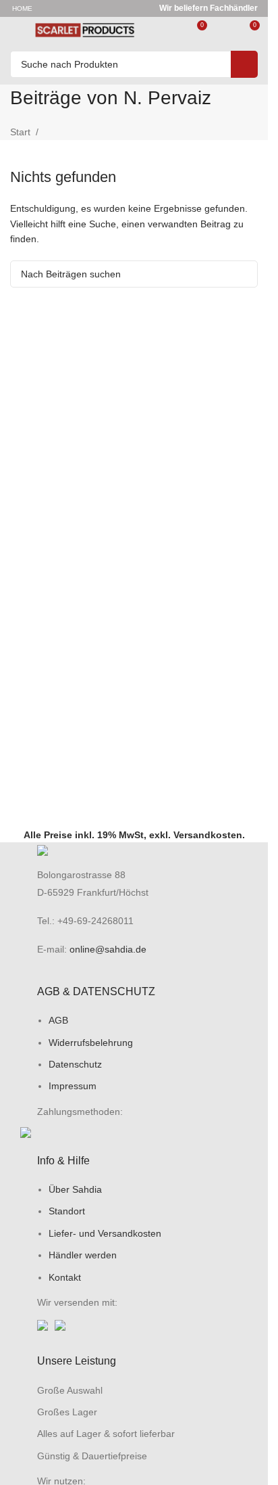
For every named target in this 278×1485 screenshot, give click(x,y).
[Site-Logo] (85, 29)
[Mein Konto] (224, 30)
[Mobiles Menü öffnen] (15, 30)
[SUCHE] (244, 64)
